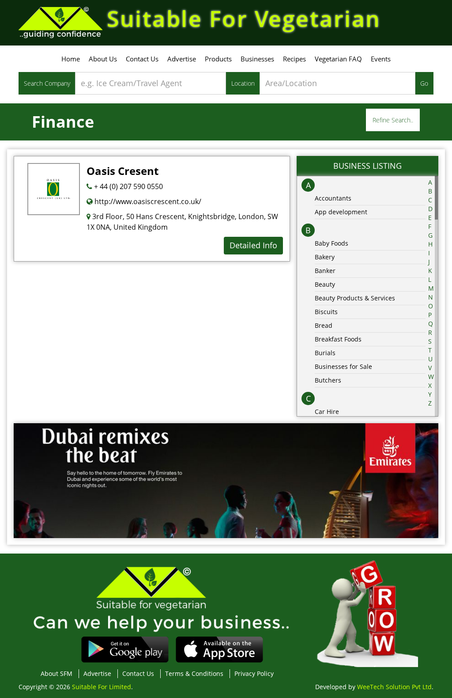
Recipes (294, 58)
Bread (323, 325)
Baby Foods (331, 243)
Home (70, 58)
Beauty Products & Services (355, 298)
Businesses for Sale (343, 366)
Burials (325, 353)
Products (218, 58)
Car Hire (327, 411)
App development (341, 212)
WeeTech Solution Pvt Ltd (394, 687)
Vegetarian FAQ (338, 58)
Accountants (333, 198)
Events (381, 58)
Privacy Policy (254, 673)
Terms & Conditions (194, 673)
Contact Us (142, 58)
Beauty (325, 284)
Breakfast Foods (338, 339)
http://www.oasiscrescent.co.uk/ (147, 201)
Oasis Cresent (122, 170)
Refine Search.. (393, 120)
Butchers (328, 380)
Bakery (325, 257)
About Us (103, 58)
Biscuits (326, 311)
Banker (325, 270)
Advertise (181, 58)
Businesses (257, 58)
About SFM (56, 673)
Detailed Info (253, 245)
